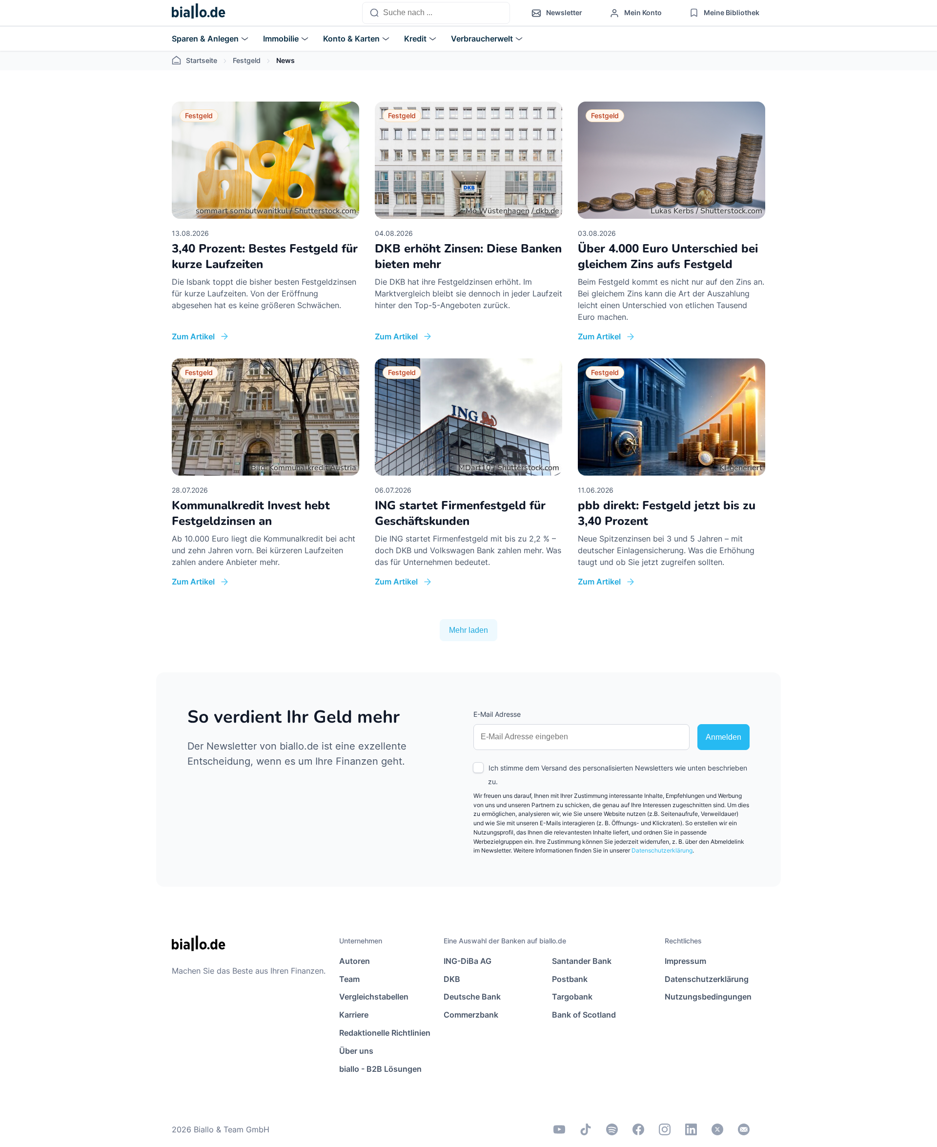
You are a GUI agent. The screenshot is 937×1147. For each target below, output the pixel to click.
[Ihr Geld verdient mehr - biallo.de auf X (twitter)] (717, 1129)
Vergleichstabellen (373, 996)
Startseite (201, 60)
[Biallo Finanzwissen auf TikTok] (585, 1129)
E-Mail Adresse (497, 714)
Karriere (353, 1015)
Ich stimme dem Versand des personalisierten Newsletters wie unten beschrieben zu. (617, 775)
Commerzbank (471, 1015)
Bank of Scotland (584, 1015)
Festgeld (247, 60)
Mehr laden (468, 630)
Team (349, 979)
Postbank (570, 979)
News (285, 60)
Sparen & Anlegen (205, 38)
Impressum (685, 961)
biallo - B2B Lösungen (380, 1069)
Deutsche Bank (472, 996)
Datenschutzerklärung (662, 850)
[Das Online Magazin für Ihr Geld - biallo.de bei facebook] (638, 1129)
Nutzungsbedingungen (708, 996)
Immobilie (281, 38)
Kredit (415, 38)
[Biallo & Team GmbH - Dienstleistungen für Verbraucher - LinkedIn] (691, 1129)
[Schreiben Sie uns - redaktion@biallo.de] (744, 1129)
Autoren (354, 961)
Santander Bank (581, 961)
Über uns (356, 1051)
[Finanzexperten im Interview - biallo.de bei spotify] (612, 1129)
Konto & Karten (351, 38)
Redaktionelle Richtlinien (384, 1033)
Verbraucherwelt (482, 38)
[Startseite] (198, 13)
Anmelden (723, 737)
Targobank (572, 996)
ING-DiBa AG (467, 961)
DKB (452, 979)
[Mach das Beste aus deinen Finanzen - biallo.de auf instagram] (665, 1129)
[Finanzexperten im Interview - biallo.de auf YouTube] (559, 1129)
